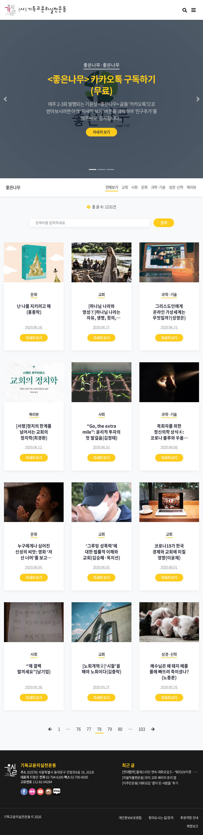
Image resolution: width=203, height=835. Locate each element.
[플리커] (33, 793)
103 (141, 729)
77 (89, 729)
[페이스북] (25, 793)
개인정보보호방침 (130, 817)
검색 (163, 222)
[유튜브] (41, 793)
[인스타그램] (49, 793)
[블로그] (57, 793)
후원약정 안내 (189, 817)
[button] (5, 99)
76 (78, 729)
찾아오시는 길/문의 (161, 817)
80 (120, 729)
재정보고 (192, 826)
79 (109, 729)
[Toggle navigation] (193, 10)
